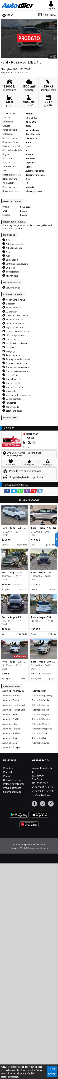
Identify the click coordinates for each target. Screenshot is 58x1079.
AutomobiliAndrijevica (13, 690)
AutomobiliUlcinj (40, 738)
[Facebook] (34, 804)
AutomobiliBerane (11, 695)
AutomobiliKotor (10, 714)
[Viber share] (27, 491)
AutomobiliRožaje (11, 733)
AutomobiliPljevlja (40, 724)
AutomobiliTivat (39, 733)
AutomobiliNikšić (10, 719)
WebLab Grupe (38, 844)
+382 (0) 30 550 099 (43, 791)
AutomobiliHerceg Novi (13, 709)
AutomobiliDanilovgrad (13, 705)
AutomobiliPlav (9, 724)
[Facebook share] (7, 491)
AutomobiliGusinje (41, 705)
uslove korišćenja (24, 1073)
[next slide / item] (55, 39)
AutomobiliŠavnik (40, 742)
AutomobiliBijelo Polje (42, 695)
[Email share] (33, 491)
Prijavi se (8, 768)
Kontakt (7, 772)
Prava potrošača (12, 788)
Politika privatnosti (13, 784)
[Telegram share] (40, 491)
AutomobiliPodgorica (42, 728)
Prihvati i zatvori (52, 1071)
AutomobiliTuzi (9, 738)
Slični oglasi (31, 500)
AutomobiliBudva (10, 700)
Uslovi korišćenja (12, 780)
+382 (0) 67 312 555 (43, 787)
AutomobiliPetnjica (41, 719)
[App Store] (40, 815)
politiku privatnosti (9, 1076)
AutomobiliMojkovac (42, 714)
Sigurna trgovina (12, 792)
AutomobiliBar (39, 690)
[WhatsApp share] (20, 491)
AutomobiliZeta (9, 742)
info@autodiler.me (42, 795)
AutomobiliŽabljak (11, 747)
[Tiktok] (51, 804)
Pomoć (7, 776)
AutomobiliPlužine (11, 728)
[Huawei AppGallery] (29, 824)
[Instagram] (42, 804)
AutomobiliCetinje (40, 700)
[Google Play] (19, 815)
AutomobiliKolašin (40, 709)
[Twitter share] (13, 491)
